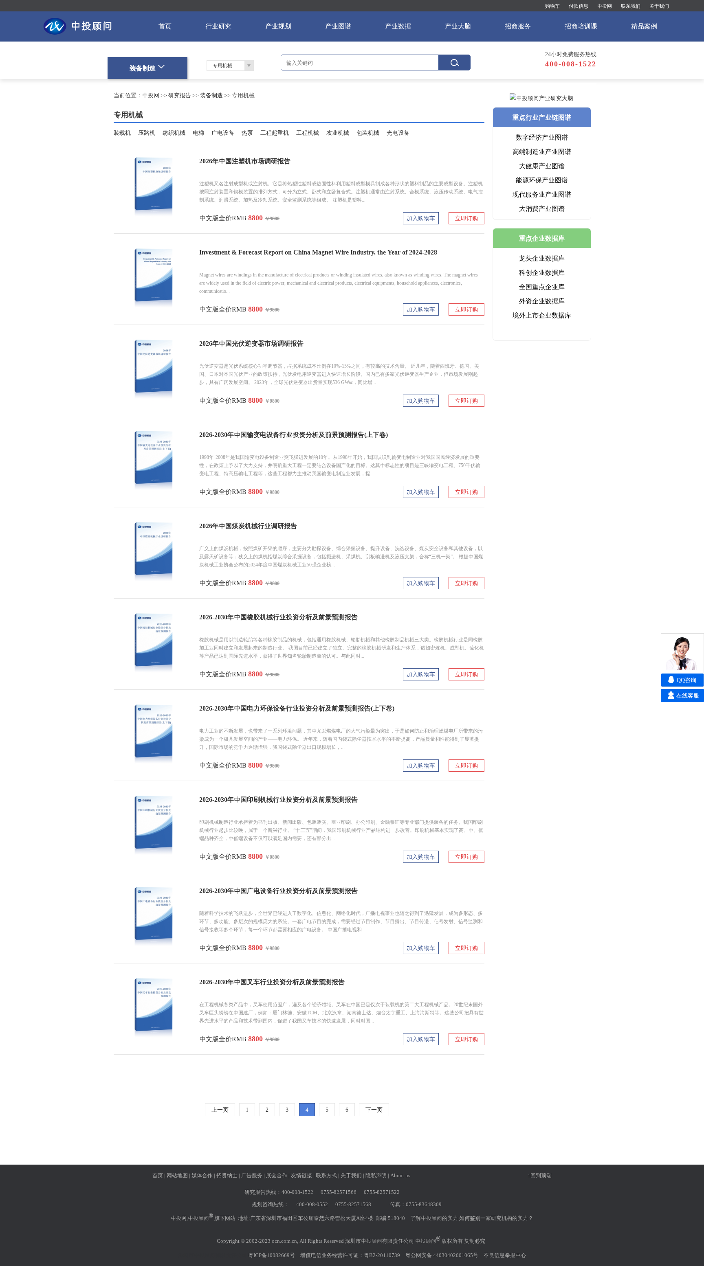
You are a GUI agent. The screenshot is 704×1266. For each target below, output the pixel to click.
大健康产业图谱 (542, 165)
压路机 (146, 133)
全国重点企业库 (542, 286)
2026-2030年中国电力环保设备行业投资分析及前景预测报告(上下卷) (296, 708)
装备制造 (211, 95)
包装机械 (367, 133)
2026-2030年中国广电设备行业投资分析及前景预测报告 (278, 890)
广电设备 (222, 133)
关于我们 (659, 5)
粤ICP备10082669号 (271, 1255)
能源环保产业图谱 (542, 180)
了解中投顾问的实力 (434, 1218)
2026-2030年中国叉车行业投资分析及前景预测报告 (272, 981)
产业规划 (278, 26)
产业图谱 (338, 26)
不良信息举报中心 (505, 1255)
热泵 (247, 133)
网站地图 (177, 1175)
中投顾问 (198, 1218)
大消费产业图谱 (542, 208)
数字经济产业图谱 (542, 137)
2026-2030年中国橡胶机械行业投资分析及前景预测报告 (278, 616)
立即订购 (466, 218)
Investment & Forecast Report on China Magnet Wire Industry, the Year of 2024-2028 (318, 252)
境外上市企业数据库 (542, 315)
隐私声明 (376, 1175)
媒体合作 (202, 1175)
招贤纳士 (227, 1175)
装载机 (122, 133)
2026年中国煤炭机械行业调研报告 (248, 525)
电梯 (198, 133)
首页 (165, 26)
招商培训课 (581, 26)
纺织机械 (174, 133)
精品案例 (644, 26)
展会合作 (276, 1175)
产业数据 (398, 26)
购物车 (552, 5)
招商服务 (518, 26)
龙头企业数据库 (542, 258)
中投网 (604, 5)
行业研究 (218, 26)
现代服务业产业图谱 (542, 194)
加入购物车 (421, 218)
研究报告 (179, 95)
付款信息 (578, 5)
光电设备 (398, 133)
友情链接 (301, 1175)
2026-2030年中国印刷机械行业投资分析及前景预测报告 (278, 799)
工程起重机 (274, 133)
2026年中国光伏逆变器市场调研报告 (251, 343)
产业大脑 (458, 26)
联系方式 (326, 1175)
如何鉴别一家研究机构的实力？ (496, 1218)
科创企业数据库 (542, 272)
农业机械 (337, 133)
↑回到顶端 (540, 1175)
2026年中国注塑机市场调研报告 (244, 160)
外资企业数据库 (542, 300)
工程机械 (307, 133)
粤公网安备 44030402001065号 (441, 1255)
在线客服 (687, 695)
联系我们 (630, 5)
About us (400, 1175)
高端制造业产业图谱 (542, 151)
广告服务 (251, 1175)
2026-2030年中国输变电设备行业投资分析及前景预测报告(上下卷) (293, 434)
